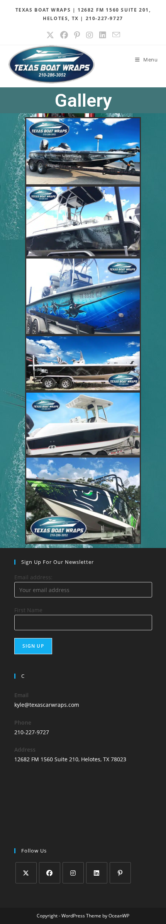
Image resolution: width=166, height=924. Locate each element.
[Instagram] (73, 872)
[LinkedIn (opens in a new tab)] (102, 35)
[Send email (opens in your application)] (116, 35)
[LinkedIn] (96, 872)
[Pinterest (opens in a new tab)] (77, 35)
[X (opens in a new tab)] (50, 35)
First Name (28, 610)
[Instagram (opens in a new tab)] (89, 35)
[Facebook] (49, 872)
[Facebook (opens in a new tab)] (64, 35)
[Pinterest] (120, 872)
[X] (26, 872)
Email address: (33, 577)
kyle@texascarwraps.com (46, 704)
